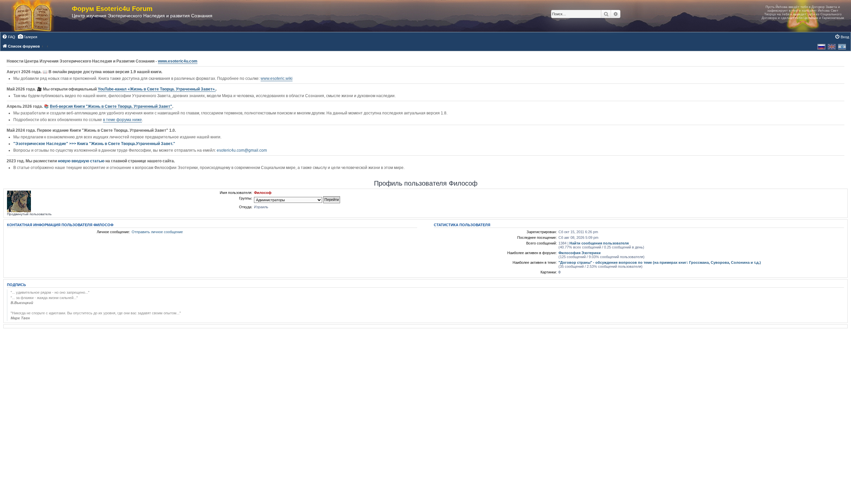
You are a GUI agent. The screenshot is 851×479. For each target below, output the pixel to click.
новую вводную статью (81, 161)
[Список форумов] (39, 16)
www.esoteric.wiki (277, 78)
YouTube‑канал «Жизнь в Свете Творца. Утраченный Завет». (157, 89)
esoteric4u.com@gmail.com (242, 150)
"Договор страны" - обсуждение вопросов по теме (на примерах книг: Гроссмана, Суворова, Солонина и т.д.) (659, 262)
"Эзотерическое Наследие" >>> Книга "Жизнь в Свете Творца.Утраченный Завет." (94, 143)
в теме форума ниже (122, 119)
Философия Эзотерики (579, 253)
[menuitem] (8, 37)
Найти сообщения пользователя (599, 243)
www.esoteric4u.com (177, 61)
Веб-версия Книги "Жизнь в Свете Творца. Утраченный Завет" (111, 106)
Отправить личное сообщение (157, 232)
